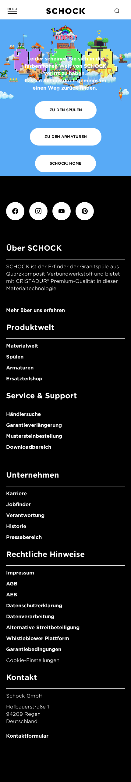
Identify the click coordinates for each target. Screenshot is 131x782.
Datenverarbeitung (30, 616)
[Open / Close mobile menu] (12, 11)
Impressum (20, 573)
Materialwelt (22, 346)
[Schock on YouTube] (61, 211)
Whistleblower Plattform (37, 638)
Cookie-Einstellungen (32, 660)
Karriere (16, 493)
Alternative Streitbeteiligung (43, 627)
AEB (11, 595)
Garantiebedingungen (33, 649)
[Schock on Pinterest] (85, 211)
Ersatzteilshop (24, 379)
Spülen (14, 357)
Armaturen (20, 368)
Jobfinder (18, 504)
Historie (16, 526)
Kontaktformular (27, 736)
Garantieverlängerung (34, 425)
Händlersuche (23, 414)
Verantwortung (25, 515)
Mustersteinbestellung (34, 436)
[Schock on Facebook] (15, 211)
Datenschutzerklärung (34, 606)
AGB (11, 584)
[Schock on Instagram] (38, 211)
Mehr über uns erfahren (35, 310)
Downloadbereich (28, 447)
